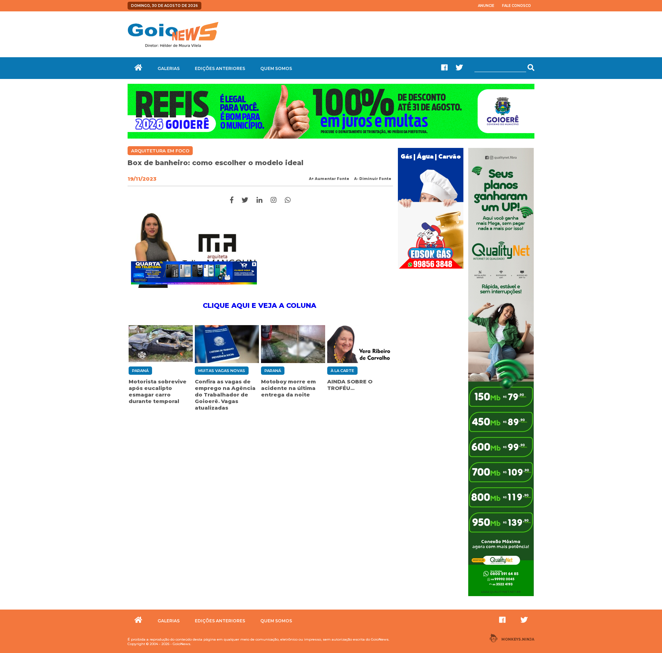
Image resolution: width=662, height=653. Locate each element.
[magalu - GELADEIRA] (194, 272)
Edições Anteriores (220, 68)
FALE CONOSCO (516, 5)
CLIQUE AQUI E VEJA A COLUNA (260, 305)
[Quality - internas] (501, 597)
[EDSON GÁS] (430, 269)
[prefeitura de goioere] (331, 137)
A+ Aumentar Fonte (329, 179)
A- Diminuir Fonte (372, 179)
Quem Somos (276, 68)
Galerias (169, 68)
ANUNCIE (486, 5)
